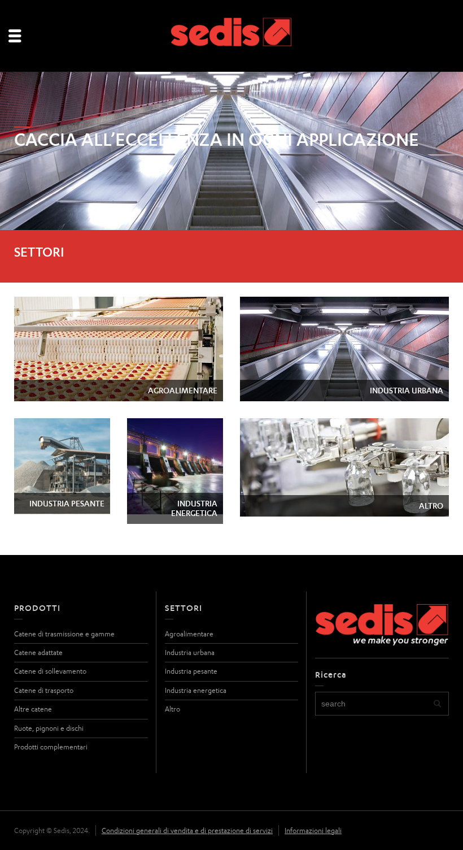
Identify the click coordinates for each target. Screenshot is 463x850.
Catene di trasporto (43, 690)
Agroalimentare (189, 634)
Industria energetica (195, 690)
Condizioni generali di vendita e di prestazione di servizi (187, 830)
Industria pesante (191, 671)
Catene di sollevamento (50, 671)
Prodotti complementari (51, 747)
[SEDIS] (231, 36)
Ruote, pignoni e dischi (49, 728)
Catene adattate (38, 652)
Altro (172, 709)
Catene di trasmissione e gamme (64, 634)
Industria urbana (190, 652)
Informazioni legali (313, 830)
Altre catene (33, 709)
